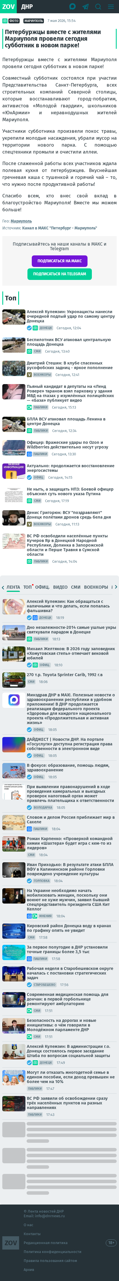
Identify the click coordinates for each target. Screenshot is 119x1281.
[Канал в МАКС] (73, 6)
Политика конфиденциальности (52, 1252)
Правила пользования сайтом (50, 1260)
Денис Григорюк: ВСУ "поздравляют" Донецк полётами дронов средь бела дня (69, 515)
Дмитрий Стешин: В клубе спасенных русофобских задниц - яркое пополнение (70, 365)
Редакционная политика (46, 1243)
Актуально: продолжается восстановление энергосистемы (70, 468)
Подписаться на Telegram (59, 274)
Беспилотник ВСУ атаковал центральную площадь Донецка (69, 342)
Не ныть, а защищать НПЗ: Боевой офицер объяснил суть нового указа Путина (70, 491)
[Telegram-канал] (85, 6)
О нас (28, 1225)
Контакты (32, 1234)
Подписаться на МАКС (60, 261)
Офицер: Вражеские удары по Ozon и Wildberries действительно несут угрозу (67, 445)
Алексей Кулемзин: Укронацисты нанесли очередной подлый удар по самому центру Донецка (71, 316)
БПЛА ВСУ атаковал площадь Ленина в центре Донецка (66, 421)
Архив (29, 1269)
